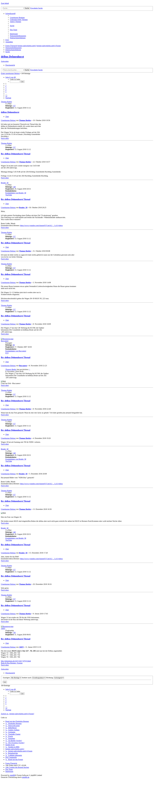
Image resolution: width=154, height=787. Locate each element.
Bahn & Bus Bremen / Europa (11, 663)
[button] (10, 77)
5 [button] (5, 92)
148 (14, 187)
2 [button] (5, 86)
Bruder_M (4, 183)
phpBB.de (25, 777)
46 (14, 345)
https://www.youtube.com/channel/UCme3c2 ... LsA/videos (41, 225)
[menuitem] (17, 18)
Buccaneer (4, 341)
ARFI (3, 628)
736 (14, 633)
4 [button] (5, 90)
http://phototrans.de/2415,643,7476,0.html (16, 661)
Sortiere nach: (27, 678)
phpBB (12, 775)
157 (14, 106)
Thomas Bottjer (6, 102)
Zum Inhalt (5, 3)
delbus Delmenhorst (12, 56)
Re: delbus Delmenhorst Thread (15, 154)
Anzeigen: (6, 678)
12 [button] (6, 96)
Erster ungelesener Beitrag (10, 73)
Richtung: (50, 678)
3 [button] (5, 88)
